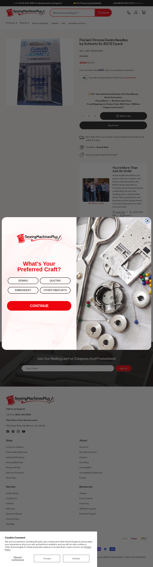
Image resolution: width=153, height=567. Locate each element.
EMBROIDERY (23, 290)
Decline (76, 558)
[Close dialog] (147, 220)
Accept (47, 558)
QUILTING (55, 280)
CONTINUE (39, 306)
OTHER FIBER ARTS (55, 290)
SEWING (23, 280)
